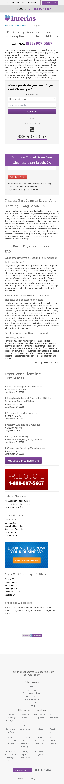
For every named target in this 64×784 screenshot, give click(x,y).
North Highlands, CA (14, 526)
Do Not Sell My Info (32, 699)
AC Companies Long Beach (10, 729)
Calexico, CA (10, 523)
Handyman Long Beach (15, 507)
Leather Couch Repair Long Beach (10, 740)
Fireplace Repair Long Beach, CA (10, 717)
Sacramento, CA (12, 585)
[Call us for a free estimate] (26, 479)
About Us (32, 690)
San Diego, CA (11, 588)
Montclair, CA (10, 519)
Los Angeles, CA (12, 582)
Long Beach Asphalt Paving (54, 740)
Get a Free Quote (23, 770)
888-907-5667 (43, 770)
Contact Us (32, 702)
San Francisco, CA (12, 591)
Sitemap (32, 705)
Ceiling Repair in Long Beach (25, 754)
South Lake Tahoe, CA (14, 529)
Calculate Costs (17, 177)
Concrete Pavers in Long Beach (25, 717)
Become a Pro (50, 2)
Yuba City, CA (10, 532)
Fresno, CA (9, 579)
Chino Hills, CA (11, 535)
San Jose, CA (10, 594)
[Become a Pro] (26, 555)
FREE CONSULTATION (15, 2)
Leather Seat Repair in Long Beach (53, 729)
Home (32, 687)
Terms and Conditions (32, 693)
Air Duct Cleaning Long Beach (17, 501)
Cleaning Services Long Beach (18, 504)
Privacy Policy (32, 696)
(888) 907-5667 (39, 43)
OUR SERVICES (33, 2)
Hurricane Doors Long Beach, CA (39, 740)
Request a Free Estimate (23, 460)
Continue (32, 111)
